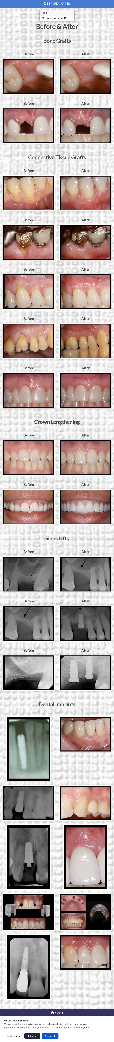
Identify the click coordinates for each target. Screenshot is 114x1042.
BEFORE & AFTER (58, 3)
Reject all (32, 1036)
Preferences (13, 1036)
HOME (58, 1012)
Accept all (50, 1036)
